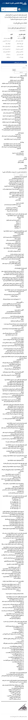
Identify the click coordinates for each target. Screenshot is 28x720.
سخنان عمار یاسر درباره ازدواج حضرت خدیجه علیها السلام (13, 391)
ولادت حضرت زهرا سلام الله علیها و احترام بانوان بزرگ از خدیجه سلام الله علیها (13, 436)
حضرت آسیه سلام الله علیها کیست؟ (16, 521)
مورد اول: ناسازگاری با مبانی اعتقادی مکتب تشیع (14, 283)
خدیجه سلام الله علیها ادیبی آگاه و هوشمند (15, 451)
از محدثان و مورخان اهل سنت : (17, 688)
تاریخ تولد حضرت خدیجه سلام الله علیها (15, 215)
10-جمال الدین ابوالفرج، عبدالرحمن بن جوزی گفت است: (13, 644)
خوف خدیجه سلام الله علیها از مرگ (17, 541)
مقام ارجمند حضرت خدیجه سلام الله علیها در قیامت (13, 581)
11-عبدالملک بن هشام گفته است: (17, 646)
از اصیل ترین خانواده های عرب (11, 209)
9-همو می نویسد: (20, 642)
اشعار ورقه (18, 307)
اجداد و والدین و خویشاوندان (18, 178)
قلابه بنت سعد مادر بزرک (12, 211)
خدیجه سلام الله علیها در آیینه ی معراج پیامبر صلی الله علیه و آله (13, 470)
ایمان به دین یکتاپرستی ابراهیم (17, 321)
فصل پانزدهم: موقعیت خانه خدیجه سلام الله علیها (11, 123)
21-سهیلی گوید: (20, 663)
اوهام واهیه (18, 420)
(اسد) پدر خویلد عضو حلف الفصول (16, 192)
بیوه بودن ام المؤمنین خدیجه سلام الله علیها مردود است (13, 281)
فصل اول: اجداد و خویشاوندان (14, 82)
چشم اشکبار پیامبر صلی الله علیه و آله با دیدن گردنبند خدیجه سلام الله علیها (12, 611)
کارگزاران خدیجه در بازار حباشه (14, 245)
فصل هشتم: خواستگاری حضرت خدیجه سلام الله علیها (11, 101)
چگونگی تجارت (20, 234)
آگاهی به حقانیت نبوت (19, 310)
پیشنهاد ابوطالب (14, 296)
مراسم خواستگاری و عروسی (18, 395)
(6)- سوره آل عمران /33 (15, 507)
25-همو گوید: (21, 669)
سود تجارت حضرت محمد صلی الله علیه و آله (15, 352)
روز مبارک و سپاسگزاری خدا (18, 417)
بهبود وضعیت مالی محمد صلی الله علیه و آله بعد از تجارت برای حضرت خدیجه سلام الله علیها (14, 349)
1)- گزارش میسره (17, 361)
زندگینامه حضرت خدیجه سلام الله (17, 77)
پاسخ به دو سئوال (20, 276)
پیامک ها (22, 142)
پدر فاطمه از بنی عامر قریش (11, 208)
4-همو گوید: (21, 631)
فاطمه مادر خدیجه (20, 203)
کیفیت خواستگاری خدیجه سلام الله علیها (15, 383)
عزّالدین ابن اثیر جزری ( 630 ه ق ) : (14, 696)
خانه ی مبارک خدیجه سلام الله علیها (16, 600)
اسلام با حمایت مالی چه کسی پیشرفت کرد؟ (15, 674)
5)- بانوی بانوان (17, 226)
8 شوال (22, 151)
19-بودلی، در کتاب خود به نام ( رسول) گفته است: (13, 660)
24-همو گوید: (21, 668)
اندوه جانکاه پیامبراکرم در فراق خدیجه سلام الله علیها (13, 549)
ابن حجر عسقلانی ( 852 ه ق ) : (15, 699)
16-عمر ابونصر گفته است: (18, 655)
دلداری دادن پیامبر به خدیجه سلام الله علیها (15, 536)
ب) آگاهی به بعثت (20, 302)
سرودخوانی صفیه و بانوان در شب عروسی (15, 412)
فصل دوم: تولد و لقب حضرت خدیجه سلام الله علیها (11, 84)
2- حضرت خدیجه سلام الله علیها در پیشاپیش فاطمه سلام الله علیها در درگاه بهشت (11, 586)
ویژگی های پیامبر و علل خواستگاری (16, 381)
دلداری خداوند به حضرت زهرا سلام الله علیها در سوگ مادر (13, 545)
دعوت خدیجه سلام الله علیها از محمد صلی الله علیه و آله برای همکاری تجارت (13, 329)
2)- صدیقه (18, 222)
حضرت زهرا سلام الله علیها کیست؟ (16, 524)
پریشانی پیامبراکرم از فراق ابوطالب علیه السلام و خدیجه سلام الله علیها (14, 552)
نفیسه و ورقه (18, 373)
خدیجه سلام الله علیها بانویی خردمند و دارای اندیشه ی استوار (13, 318)
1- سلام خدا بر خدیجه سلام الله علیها (13, 474)
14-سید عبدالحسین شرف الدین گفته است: (15, 652)
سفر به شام (18, 242)
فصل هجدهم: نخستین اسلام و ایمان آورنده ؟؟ (11, 130)
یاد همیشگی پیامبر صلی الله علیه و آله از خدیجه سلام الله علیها (13, 602)
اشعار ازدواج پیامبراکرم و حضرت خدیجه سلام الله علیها (11, 137)
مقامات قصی (18, 200)
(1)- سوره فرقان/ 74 (16, 499)
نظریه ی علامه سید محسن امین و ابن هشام (15, 426)
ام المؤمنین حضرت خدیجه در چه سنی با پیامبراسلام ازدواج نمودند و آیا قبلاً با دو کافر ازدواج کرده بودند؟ (13, 278)
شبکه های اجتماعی (23, 168)
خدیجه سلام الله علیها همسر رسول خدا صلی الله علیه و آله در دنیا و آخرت (12, 517)
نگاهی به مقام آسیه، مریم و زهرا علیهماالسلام (14, 519)
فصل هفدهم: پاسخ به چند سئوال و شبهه (12, 128)
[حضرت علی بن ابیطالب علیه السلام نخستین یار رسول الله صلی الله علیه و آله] (24, 38)
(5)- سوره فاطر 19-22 (16, 505)
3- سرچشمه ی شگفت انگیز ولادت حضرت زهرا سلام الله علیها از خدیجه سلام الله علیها (11, 479)
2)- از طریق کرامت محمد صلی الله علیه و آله (12, 299)
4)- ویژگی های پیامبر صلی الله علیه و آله (12, 369)
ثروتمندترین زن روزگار (19, 232)
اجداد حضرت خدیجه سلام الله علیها (16, 197)
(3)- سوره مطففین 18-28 (15, 502)
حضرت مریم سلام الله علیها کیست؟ (16, 522)
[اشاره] (11, 38)
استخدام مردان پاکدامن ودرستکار (13, 240)
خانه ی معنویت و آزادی (16, 617)
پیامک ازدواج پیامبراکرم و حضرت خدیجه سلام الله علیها (11, 147)
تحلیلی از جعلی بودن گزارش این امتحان (13, 313)
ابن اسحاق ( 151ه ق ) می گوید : (14, 690)
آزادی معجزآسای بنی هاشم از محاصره (16, 493)
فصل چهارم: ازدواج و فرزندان (14, 89)
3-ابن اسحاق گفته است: (19, 629)
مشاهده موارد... (21, 30)
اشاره (11, 34)
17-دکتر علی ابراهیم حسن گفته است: (16, 657)
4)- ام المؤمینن (17, 225)
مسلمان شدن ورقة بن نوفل (18, 487)
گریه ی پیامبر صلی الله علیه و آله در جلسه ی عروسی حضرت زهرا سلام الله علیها (13, 605)
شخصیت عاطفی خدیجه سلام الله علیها (16, 446)
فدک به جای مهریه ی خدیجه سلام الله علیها (15, 614)
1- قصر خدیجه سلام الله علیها (14, 567)
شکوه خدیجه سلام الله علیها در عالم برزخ (15, 564)
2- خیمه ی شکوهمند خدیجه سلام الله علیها (12, 569)
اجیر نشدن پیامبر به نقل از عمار (14, 251)
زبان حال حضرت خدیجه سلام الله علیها (16, 406)
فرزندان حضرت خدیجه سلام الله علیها (16, 425)
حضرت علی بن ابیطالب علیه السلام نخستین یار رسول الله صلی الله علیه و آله (13, 686)
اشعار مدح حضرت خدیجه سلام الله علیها (12, 139)
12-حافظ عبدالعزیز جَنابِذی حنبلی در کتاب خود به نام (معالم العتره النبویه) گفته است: (13, 648)
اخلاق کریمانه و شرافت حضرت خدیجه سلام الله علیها (11, 259)
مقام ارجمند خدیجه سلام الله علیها (17, 514)
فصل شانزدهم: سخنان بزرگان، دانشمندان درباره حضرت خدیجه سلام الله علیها (12, 126)
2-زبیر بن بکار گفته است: (18, 628)
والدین (19, 206)
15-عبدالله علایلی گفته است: (18, 654)
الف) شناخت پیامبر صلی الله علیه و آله (16, 291)
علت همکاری (18, 332)
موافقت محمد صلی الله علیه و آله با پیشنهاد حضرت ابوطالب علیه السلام (13, 340)
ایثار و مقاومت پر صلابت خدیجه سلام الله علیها (14, 488)
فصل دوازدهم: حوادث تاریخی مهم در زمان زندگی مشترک (12, 113)
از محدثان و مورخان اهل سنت (16, 27)
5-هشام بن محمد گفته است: (18, 632)
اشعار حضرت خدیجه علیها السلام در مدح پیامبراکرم (13, 394)
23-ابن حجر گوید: (20, 666)
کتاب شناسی (21, 161)
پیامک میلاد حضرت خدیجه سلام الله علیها (12, 145)
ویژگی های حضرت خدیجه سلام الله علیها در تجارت (13, 257)
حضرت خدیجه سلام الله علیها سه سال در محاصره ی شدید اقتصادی (13, 490)
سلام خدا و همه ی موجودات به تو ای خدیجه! (15, 593)
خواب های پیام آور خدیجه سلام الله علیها (15, 384)
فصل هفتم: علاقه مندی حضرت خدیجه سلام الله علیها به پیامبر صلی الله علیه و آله (12, 98)
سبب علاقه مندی (20, 359)
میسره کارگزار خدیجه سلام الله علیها (13, 243)
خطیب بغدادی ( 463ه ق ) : (15, 693)
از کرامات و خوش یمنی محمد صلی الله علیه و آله (14, 353)
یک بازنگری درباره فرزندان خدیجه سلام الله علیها (14, 274)
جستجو (14, 70)
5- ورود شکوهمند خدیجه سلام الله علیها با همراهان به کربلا (12, 577)
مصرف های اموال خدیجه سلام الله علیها (16, 460)
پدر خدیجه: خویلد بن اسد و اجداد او (16, 180)
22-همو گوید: (21, 665)
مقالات (25, 165)
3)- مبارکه (18, 223)
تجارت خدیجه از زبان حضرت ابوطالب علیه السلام (12, 249)
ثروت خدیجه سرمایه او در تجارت (17, 254)
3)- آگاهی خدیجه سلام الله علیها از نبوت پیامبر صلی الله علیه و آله (11, 366)
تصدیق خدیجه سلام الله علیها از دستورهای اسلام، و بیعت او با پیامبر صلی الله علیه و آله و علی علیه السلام (13, 512)
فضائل (22, 79)
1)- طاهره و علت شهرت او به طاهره (13, 220)
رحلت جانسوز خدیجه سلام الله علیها (16, 542)
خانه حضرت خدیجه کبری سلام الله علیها (15, 598)
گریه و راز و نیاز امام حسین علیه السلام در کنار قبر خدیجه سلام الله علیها (14, 559)
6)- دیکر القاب (17, 228)
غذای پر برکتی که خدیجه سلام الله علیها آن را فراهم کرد (13, 467)
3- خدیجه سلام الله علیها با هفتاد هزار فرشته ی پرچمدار (11, 590)
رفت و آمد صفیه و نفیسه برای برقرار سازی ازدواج (14, 404)
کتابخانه (25, 159)
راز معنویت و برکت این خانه (15, 618)
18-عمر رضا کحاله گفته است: (18, 659)
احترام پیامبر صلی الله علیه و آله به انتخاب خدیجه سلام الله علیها (12, 428)
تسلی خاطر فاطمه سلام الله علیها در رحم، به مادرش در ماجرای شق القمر (13, 439)
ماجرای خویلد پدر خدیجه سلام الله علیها (15, 407)
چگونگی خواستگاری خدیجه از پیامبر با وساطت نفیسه (13, 389)
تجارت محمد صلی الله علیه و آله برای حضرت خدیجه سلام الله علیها (10, 334)
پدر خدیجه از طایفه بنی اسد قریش (17, 181)
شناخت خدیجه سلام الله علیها (18, 338)
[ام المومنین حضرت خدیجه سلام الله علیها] (20, 707)
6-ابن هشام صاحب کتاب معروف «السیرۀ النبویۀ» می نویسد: (13, 634)
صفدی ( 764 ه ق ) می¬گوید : (15, 697)
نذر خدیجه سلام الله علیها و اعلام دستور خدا (15, 442)
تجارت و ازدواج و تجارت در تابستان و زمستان (15, 256)
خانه (26, 74)
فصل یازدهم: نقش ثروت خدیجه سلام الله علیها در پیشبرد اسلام (11, 110)
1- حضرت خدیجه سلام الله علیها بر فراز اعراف (11, 584)
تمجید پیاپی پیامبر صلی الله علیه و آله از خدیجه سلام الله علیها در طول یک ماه (13, 608)
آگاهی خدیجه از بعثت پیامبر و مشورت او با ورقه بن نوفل (13, 386)
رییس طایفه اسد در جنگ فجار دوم (16, 184)
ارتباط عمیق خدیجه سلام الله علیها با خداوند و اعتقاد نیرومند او (13, 529)
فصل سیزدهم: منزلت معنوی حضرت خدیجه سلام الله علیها (12, 116)
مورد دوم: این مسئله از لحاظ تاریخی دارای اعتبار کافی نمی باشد (13, 286)
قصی (20, 198)
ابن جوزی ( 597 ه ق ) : (16, 694)
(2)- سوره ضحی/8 (17, 500)
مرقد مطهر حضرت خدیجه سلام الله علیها (15, 550)
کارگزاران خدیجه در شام (15, 246)
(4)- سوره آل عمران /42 (15, 504)
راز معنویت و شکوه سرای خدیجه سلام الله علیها (14, 615)
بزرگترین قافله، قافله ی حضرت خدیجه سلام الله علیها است (11, 264)
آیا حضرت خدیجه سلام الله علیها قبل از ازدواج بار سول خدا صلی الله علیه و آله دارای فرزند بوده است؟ (12, 272)
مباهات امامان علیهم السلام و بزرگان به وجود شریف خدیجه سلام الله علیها (13, 526)
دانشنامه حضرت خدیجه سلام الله (17, 80)
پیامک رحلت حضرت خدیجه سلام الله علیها (12, 144)
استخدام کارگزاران (17, 235)
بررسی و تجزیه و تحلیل (19, 431)
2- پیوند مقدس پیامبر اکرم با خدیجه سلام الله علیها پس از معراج (11, 476)
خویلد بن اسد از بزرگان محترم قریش (16, 183)
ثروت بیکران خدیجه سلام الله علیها (16, 452)
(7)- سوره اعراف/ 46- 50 (15, 508)
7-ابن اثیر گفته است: (19, 637)
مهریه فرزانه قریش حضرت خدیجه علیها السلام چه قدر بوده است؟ (12, 676)
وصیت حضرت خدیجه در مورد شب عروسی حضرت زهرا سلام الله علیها (13, 538)
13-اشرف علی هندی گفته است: (17, 651)
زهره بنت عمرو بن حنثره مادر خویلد (16, 194)
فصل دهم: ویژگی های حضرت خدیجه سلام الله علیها (11, 107)
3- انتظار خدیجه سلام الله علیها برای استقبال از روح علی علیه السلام (11, 571)
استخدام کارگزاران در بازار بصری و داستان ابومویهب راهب (12, 238)
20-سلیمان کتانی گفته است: (18, 662)
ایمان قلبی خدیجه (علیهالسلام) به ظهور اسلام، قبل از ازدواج (13, 449)
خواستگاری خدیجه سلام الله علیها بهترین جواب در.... (13, 418)
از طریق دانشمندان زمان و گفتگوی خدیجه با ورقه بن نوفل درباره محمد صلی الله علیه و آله (11, 304)
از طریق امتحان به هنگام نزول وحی (14, 311)
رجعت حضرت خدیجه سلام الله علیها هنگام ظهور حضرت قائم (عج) (14, 562)
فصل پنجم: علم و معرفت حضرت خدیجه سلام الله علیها (11, 92)
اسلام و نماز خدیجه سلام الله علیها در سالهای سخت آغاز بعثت (13, 484)
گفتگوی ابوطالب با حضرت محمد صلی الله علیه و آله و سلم (11, 397)
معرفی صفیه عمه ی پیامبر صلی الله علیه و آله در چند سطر (13, 414)
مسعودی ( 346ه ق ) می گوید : (15, 691)
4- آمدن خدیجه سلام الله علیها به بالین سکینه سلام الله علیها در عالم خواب (11, 574)
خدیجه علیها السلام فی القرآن (18, 497)
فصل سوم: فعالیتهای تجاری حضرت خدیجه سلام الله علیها (11, 87)
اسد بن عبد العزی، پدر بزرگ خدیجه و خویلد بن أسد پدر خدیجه (13, 190)
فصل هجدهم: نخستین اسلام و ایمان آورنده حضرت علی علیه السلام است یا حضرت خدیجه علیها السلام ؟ (14, 681)
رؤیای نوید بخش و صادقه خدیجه (17, 316)
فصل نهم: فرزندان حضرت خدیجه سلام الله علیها (12, 104)
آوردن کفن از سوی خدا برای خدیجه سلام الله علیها (13, 547)
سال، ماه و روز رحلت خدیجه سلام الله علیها (15, 535)
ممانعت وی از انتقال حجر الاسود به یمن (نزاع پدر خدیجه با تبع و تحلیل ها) (14, 187)
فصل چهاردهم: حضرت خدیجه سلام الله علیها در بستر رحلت (11, 120)
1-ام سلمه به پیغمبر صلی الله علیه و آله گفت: (14, 626)
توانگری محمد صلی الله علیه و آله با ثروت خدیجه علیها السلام (13, 346)
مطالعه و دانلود (21, 162)
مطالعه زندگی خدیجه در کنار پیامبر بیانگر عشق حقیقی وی (11, 376)
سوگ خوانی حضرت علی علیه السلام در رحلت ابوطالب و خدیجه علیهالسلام (13, 555)
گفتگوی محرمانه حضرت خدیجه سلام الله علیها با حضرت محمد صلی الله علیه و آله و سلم (11, 400)
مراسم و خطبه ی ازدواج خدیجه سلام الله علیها (14, 409)
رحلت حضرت (18, 134)
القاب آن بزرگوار (20, 217)
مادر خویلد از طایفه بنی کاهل (18, 195)
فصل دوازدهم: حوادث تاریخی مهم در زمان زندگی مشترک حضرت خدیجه (15, 464)
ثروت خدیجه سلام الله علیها (15, 262)
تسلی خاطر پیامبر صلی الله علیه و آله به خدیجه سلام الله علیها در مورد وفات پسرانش (13, 433)
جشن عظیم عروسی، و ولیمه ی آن (17, 411)
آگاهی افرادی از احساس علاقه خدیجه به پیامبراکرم (13, 372)
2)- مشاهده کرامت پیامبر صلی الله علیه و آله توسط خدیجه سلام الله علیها (11, 363)
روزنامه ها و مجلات (20, 154)
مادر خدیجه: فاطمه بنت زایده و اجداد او (13, 204)
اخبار (26, 167)
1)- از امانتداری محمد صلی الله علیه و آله (12, 294)
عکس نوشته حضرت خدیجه (18, 153)
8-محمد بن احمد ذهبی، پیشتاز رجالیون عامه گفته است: (13, 639)
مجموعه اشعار (21, 133)
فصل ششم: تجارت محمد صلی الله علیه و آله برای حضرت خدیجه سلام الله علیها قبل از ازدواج (11, 95)
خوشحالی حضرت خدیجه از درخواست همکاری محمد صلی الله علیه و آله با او (13, 343)
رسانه (25, 158)
